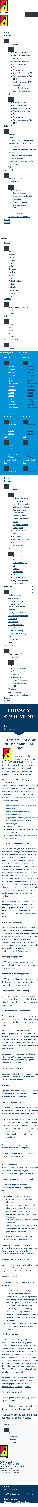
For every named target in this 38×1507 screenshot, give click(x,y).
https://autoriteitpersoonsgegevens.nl (16, 1387)
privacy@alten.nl (16, 1080)
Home (6, 726)
